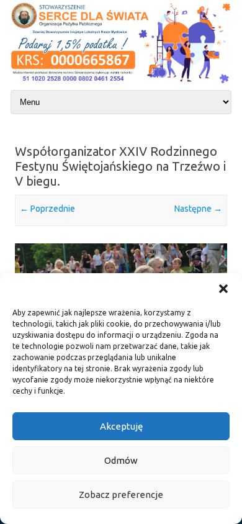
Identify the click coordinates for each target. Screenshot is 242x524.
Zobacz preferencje (121, 494)
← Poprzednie (47, 209)
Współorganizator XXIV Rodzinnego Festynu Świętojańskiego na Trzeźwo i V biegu (120, 166)
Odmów (121, 460)
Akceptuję (121, 426)
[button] (223, 288)
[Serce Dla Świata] (121, 84)
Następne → (198, 209)
